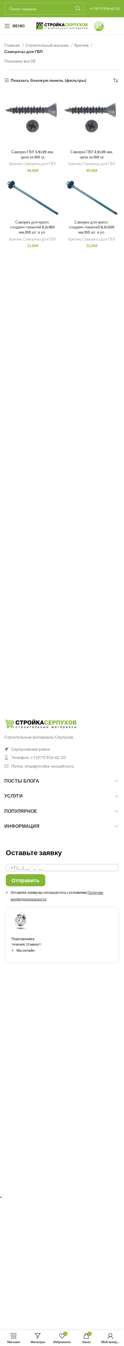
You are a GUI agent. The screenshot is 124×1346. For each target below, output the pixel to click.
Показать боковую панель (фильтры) (49, 80)
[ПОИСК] (78, 9)
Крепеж (81, 45)
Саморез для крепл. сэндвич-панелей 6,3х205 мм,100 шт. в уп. (91, 227)
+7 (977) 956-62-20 (105, 8)
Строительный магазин (47, 45)
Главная (12, 45)
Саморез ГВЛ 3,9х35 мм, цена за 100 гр (91, 154)
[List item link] (62, 757)
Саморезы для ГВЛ (39, 164)
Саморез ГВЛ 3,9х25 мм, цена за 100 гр (32, 154)
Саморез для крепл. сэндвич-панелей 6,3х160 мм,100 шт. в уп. (32, 227)
